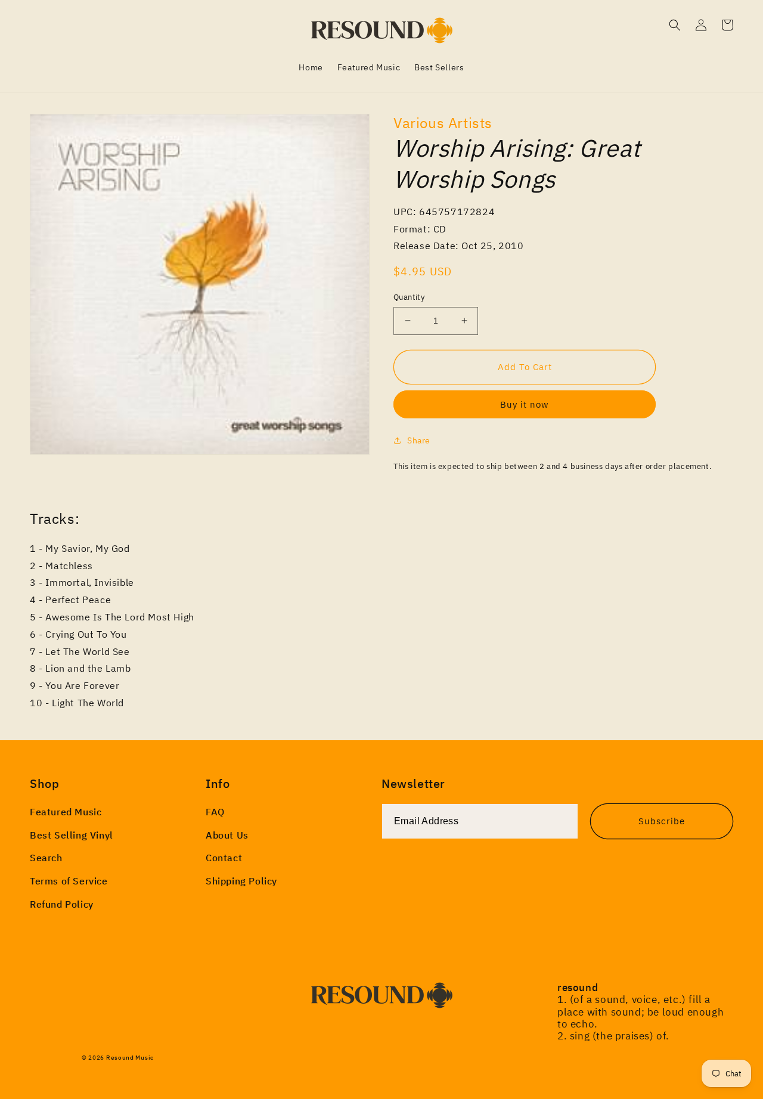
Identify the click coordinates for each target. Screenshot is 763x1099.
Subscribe (661, 821)
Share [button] (418, 440)
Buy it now (524, 404)
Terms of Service (69, 881)
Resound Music (130, 1057)
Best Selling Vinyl (71, 835)
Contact (224, 858)
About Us (227, 835)
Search (46, 858)
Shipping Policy (241, 881)
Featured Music (65, 812)
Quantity (408, 297)
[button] (675, 25)
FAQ (215, 812)
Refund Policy (62, 904)
